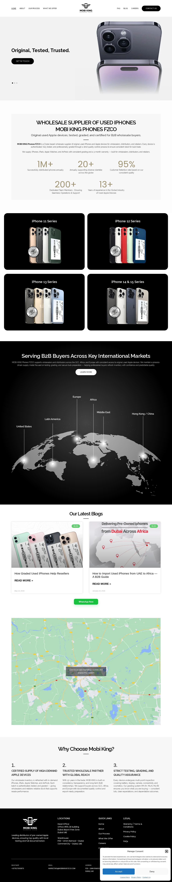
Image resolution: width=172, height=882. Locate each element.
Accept (118, 871)
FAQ (118, 8)
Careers (134, 8)
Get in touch (22, 61)
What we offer (50, 8)
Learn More (86, 372)
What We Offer (105, 838)
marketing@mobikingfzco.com (61, 868)
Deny (152, 871)
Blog (125, 8)
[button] (166, 851)
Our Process (34, 8)
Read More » (24, 580)
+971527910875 (17, 868)
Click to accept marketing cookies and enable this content (86, 671)
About (22, 8)
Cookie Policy (125, 877)
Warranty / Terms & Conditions (132, 825)
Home (13, 8)
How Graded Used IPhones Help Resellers (42, 573)
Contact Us (146, 877)
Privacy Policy (136, 877)
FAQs (125, 841)
